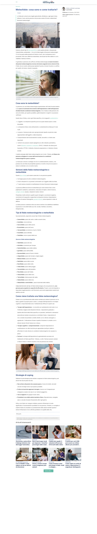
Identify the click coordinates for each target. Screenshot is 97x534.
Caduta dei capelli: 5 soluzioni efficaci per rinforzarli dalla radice (56, 442)
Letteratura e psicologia (22, 462)
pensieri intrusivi (38, 199)
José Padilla (69, 9)
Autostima (18, 439)
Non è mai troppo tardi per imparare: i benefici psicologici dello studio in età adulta (39, 443)
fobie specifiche (32, 50)
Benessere (18, 6)
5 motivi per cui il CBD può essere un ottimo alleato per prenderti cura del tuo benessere (72, 443)
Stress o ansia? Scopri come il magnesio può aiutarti (39, 465)
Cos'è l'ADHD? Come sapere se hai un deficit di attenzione (23, 465)
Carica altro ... (48, 471)
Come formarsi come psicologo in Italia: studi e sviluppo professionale (56, 465)
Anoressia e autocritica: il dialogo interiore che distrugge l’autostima (23, 442)
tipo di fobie (23, 175)
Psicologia (51, 462)
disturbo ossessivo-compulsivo (30, 145)
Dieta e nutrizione (36, 462)
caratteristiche (54, 118)
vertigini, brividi (20, 192)
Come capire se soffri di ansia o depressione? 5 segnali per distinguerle (73, 465)
